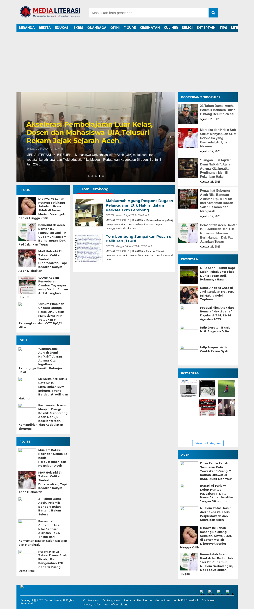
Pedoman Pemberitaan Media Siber (147, 600)
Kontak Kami (91, 600)
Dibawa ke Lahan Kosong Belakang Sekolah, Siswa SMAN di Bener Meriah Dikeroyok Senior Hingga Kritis (41, 208)
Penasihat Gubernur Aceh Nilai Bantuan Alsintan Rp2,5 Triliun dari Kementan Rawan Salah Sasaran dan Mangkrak (42, 532)
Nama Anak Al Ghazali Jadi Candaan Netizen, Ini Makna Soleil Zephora (217, 293)
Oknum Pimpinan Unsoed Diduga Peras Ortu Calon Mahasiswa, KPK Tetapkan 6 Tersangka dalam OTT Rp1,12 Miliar (41, 315)
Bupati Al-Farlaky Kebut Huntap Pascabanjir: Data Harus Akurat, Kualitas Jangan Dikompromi (216, 493)
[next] (170, 137)
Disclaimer (209, 600)
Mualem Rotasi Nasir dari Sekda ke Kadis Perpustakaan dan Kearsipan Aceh (52, 457)
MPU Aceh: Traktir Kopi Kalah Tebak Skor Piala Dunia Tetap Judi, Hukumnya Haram (217, 273)
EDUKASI (62, 28)
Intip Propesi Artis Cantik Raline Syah (214, 349)
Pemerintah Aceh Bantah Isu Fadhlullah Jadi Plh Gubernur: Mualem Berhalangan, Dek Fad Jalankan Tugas (42, 234)
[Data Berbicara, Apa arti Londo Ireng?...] (207, 388)
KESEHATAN (150, 28)
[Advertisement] (127, 62)
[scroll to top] (242, 603)
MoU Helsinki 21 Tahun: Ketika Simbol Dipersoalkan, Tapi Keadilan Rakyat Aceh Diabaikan (42, 261)
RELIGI (187, 28)
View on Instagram (207, 443)
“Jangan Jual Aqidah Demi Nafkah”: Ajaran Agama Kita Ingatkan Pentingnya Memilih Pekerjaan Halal (41, 360)
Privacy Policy (92, 604)
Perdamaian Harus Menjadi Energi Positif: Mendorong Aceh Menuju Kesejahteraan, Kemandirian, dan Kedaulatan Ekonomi (42, 417)
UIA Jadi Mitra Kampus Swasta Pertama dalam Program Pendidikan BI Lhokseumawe (95, 123)
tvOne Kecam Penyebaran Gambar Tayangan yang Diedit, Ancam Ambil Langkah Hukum (43, 287)
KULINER (171, 28)
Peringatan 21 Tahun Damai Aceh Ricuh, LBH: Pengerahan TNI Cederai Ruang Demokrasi (42, 561)
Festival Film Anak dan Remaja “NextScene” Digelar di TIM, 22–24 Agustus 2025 (217, 313)
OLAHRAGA (96, 28)
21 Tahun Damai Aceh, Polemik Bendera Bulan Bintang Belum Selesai (50, 506)
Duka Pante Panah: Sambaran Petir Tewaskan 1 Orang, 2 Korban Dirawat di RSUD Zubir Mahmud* (216, 470)
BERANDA (26, 28)
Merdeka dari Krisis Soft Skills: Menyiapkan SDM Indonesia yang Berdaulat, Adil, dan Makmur (43, 388)
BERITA (45, 28)
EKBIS (78, 28)
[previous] (21, 137)
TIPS (223, 28)
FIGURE (130, 28)
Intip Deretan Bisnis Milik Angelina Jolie (215, 329)
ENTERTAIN (206, 28)
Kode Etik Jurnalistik (186, 600)
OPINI (115, 28)
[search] (213, 12)
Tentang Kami (111, 600)
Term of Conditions (116, 604)
